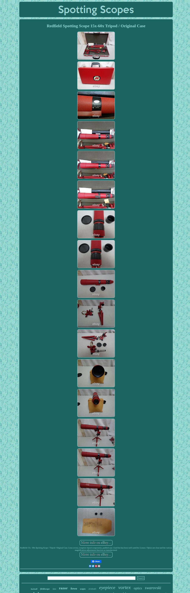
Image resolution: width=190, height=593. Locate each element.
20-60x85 (92, 589)
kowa (74, 588)
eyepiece (107, 587)
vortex (124, 587)
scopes (83, 589)
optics (138, 588)
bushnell (34, 589)
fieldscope (45, 589)
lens (54, 589)
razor (63, 588)
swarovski (153, 588)
